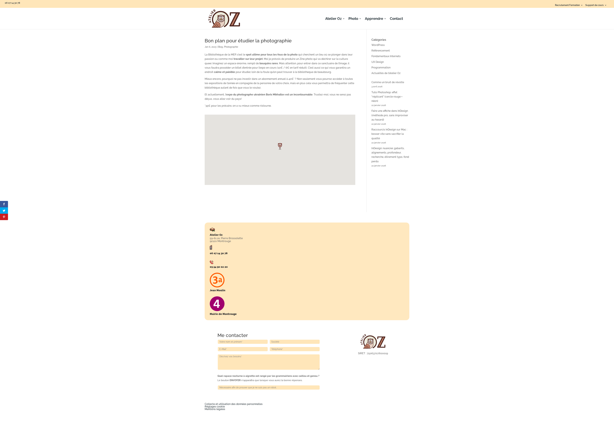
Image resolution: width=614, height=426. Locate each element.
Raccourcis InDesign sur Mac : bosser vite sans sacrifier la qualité (389, 134)
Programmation (380, 67)
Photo (353, 19)
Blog (220, 47)
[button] (281, 146)
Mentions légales (215, 409)
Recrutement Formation (567, 5)
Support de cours (594, 5)
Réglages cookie (215, 406)
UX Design (377, 61)
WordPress (378, 45)
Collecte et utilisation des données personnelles (234, 404)
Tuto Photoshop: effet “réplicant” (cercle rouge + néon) (386, 96)
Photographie (231, 47)
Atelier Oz (333, 19)
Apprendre (374, 19)
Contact (396, 19)
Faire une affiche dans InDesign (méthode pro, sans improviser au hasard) (389, 115)
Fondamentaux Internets (386, 56)
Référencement (380, 50)
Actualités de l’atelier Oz (386, 73)
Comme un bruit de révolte (387, 82)
